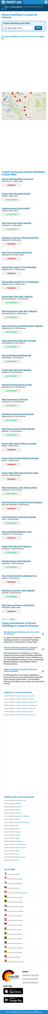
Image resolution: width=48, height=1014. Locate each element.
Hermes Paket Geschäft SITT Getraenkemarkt (20, 282)
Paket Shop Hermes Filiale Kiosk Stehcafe (19, 517)
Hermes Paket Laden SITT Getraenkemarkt (19, 267)
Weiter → (13, 619)
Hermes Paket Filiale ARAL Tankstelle (17, 296)
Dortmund (15, 902)
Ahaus (11, 854)
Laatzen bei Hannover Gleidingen (19, 699)
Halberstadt (12, 803)
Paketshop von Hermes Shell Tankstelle (18, 414)
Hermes (6, 7)
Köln (13, 888)
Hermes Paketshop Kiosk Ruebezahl (16, 355)
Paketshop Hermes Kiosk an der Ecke (17, 385)
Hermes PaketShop (16, 7)
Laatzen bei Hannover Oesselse (18, 711)
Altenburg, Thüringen (15, 847)
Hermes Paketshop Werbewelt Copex (17, 532)
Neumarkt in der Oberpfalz (16, 816)
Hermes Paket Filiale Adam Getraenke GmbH (20, 473)
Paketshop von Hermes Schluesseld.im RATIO (20, 238)
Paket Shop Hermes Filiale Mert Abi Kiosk (19, 340)
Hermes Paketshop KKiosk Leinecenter (17, 179)
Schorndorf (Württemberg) (16, 822)
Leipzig (14, 929)
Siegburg (12, 838)
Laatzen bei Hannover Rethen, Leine (20, 715)
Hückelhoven (13, 813)
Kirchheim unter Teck (15, 800)
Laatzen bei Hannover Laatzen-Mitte (20, 708)
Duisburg (14, 925)
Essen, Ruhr (15, 906)
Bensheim (12, 810)
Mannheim (15, 962)
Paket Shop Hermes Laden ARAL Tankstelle (19, 311)
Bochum (14, 943)
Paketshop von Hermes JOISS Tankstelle (18, 590)
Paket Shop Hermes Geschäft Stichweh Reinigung (22, 502)
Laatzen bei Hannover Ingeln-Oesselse (20, 705)
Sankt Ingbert (13, 841)
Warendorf (12, 835)
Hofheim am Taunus (14, 857)
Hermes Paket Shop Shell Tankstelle (16, 370)
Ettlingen (12, 829)
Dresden (14, 939)
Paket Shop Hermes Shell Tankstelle (16, 223)
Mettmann (12, 819)
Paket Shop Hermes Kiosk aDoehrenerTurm (19, 576)
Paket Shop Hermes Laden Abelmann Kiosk (19, 487)
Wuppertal (15, 948)
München (15, 883)
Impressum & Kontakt (30, 979)
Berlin (14, 874)
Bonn (13, 957)
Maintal (11, 860)
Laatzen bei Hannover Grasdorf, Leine (20, 702)
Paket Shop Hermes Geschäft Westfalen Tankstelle (22, 326)
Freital (11, 825)
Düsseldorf (15, 911)
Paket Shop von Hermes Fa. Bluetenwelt (18, 605)
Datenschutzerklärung (30, 982)
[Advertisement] (24, 66)
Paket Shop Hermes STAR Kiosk (15, 399)
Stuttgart (14, 897)
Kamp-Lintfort (13, 807)
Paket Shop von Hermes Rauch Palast (17, 252)
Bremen (14, 916)
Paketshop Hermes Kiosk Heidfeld (16, 208)
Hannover (15, 920)
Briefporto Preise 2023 (30, 975)
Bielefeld (14, 952)
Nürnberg (15, 934)
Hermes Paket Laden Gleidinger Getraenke (19, 443)
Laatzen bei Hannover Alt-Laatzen (19, 696)
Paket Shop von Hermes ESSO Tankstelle (18, 429)
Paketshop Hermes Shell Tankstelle (16, 561)
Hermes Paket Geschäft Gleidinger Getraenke (20, 458)
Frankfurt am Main (17, 893)
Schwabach (12, 832)
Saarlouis (12, 851)
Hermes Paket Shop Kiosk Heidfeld (16, 194)
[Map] (24, 106)
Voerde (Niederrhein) (15, 844)
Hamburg (14, 879)
